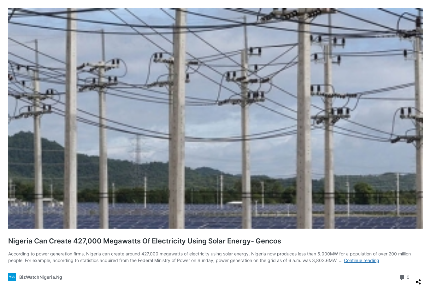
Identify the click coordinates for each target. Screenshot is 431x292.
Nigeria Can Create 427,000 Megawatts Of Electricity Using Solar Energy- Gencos (144, 241)
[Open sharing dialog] (418, 279)
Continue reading (361, 260)
